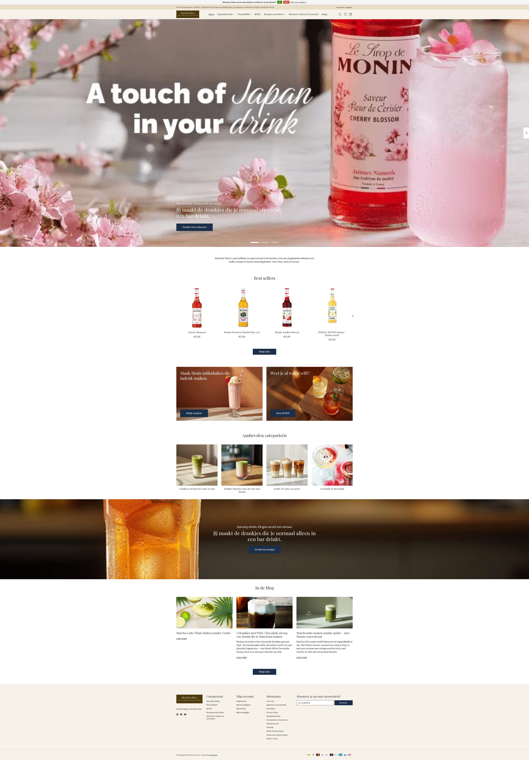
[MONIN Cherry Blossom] (197, 307)
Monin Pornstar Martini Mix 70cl (242, 332)
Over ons (270, 701)
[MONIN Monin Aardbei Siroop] (287, 307)
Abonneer (343, 703)
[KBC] (345, 755)
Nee (286, 2)
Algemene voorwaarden (276, 705)
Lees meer (181, 638)
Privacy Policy (272, 712)
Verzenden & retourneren (277, 720)
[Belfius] (336, 755)
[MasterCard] (318, 755)
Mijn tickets (241, 708)
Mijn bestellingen (243, 705)
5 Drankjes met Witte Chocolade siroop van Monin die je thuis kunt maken (262, 634)
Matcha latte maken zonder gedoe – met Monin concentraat (322, 634)
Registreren (241, 701)
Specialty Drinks (213, 701)
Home (211, 14)
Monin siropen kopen (275, 731)
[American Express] (340, 755)
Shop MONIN (188, 227)
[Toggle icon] (340, 14)
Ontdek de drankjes (265, 549)
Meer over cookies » (299, 2)
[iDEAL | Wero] (309, 755)
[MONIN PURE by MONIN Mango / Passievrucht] (332, 307)
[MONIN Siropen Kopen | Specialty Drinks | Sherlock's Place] (187, 14)
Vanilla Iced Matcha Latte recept (197, 488)
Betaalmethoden (273, 716)
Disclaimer (270, 708)
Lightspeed (213, 755)
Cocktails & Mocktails (332, 488)
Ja (280, 2)
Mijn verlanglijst (242, 712)
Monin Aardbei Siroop (287, 332)
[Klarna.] (349, 755)
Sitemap (269, 727)
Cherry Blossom (197, 332)
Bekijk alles (264, 351)
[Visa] (322, 755)
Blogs (324, 14)
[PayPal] (313, 755)
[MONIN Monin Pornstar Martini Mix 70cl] (242, 307)
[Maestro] (331, 755)
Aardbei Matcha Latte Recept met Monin (242, 490)
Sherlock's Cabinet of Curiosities (304, 14)
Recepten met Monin (215, 712)
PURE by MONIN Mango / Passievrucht (332, 334)
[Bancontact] (327, 755)
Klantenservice (272, 723)
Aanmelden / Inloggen (344, 7)
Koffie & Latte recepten (287, 488)
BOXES (257, 14)
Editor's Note (272, 738)
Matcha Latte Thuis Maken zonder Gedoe (203, 633)
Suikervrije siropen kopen (277, 735)
